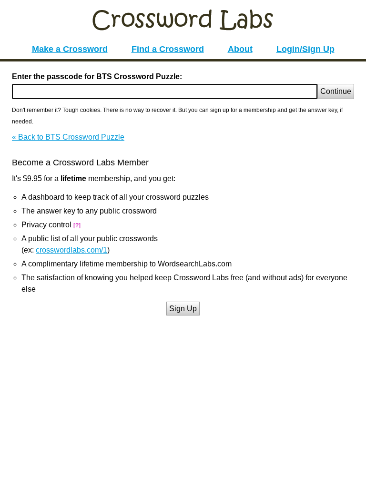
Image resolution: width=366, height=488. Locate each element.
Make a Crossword (70, 49)
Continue (335, 91)
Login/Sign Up (305, 49)
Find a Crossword (168, 49)
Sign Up (183, 309)
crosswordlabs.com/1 (71, 250)
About (240, 49)
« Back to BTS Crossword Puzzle (68, 137)
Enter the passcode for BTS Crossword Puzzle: (97, 76)
